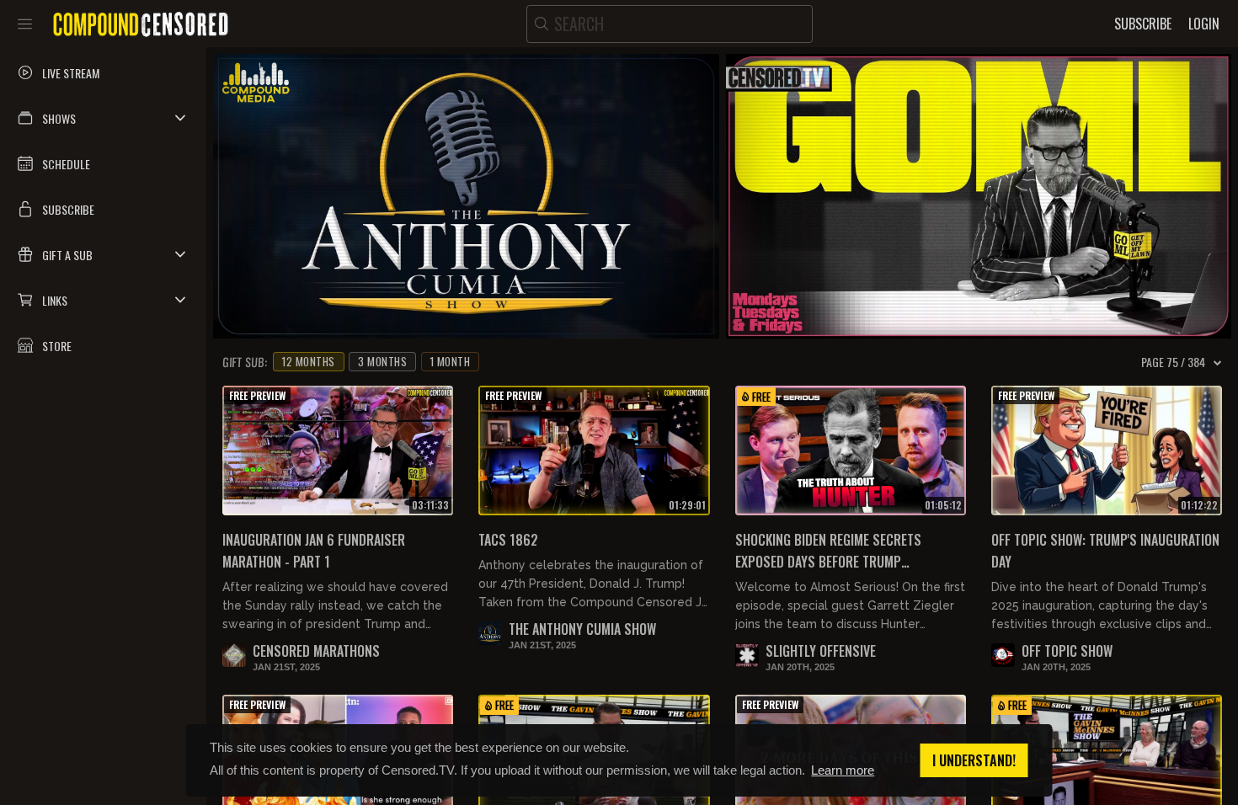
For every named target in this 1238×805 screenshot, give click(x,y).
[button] (103, 117)
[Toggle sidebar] (25, 23)
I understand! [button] (974, 760)
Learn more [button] (842, 770)
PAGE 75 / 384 (1173, 362)
